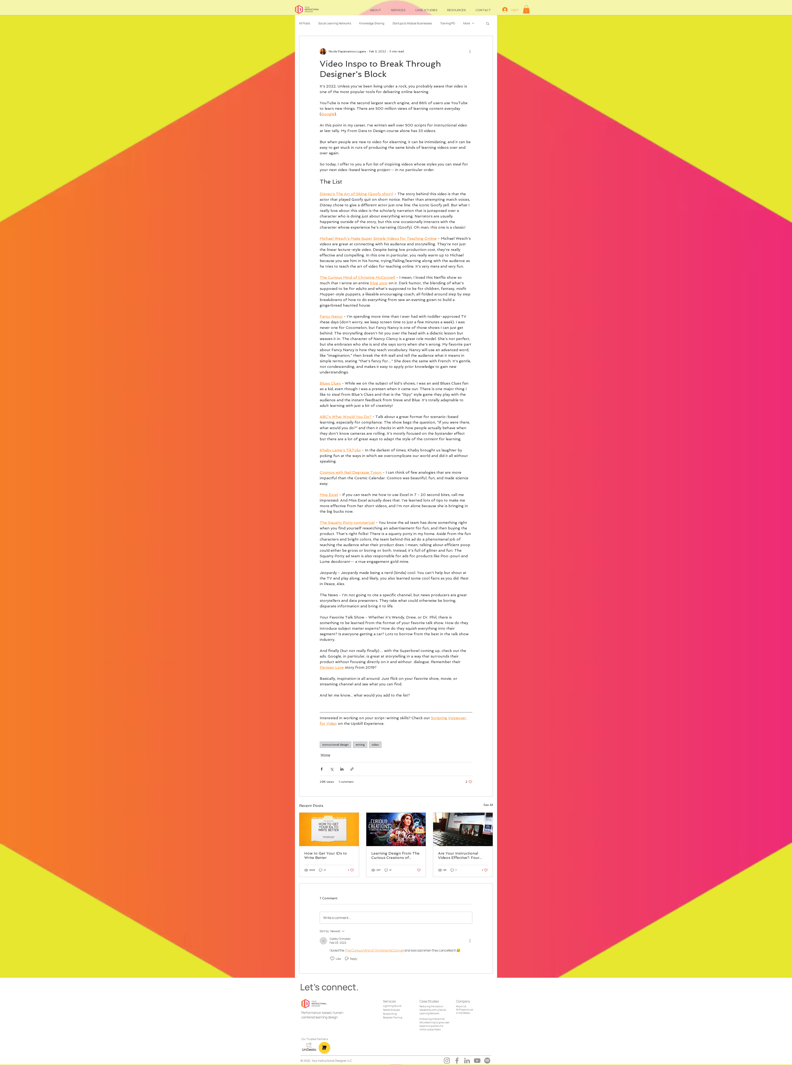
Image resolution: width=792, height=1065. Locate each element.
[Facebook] (457, 1061)
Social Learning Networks (334, 23)
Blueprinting (390, 1013)
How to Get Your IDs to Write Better (325, 855)
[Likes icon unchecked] (332, 958)
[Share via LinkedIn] (342, 769)
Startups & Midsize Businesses (412, 23)
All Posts (304, 23)
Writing (325, 755)
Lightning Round (392, 1006)
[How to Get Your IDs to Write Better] (329, 829)
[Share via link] (352, 769)
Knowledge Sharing (371, 23)
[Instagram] (447, 1061)
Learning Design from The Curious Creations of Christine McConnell (395, 855)
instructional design (335, 744)
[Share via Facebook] (322, 769)
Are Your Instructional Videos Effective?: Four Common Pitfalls (459, 855)
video (375, 744)
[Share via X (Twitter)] (332, 769)
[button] (526, 9)
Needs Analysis (391, 1010)
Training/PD (447, 23)
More (466, 23)
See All (488, 804)
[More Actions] (469, 940)
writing (360, 744)
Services (389, 1001)
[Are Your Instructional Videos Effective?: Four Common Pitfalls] (463, 829)
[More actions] (469, 51)
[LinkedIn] (467, 1061)
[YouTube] (477, 1061)
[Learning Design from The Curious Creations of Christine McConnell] (396, 829)
